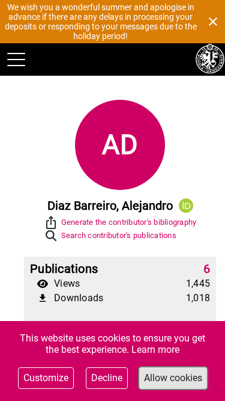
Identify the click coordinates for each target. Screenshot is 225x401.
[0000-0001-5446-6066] (186, 205)
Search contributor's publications (118, 235)
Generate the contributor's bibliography (129, 222)
